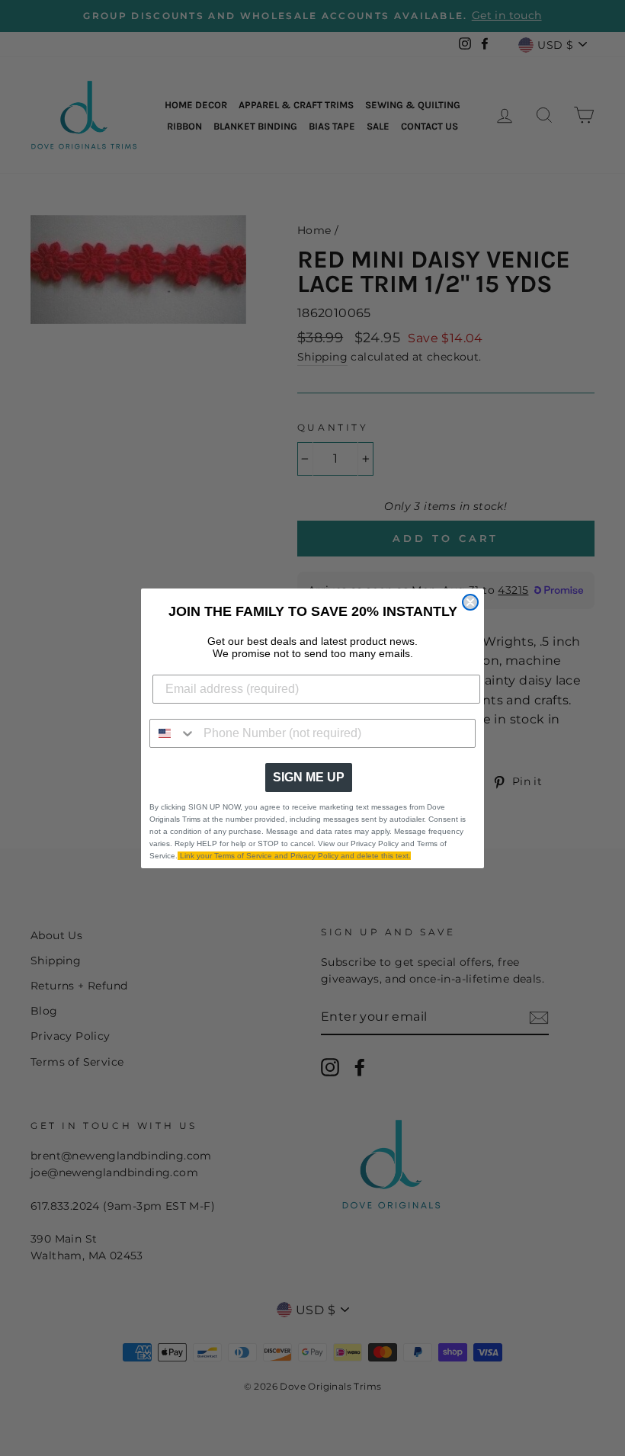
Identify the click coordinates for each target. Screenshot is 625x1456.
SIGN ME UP (309, 777)
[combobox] (173, 733)
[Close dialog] (470, 602)
